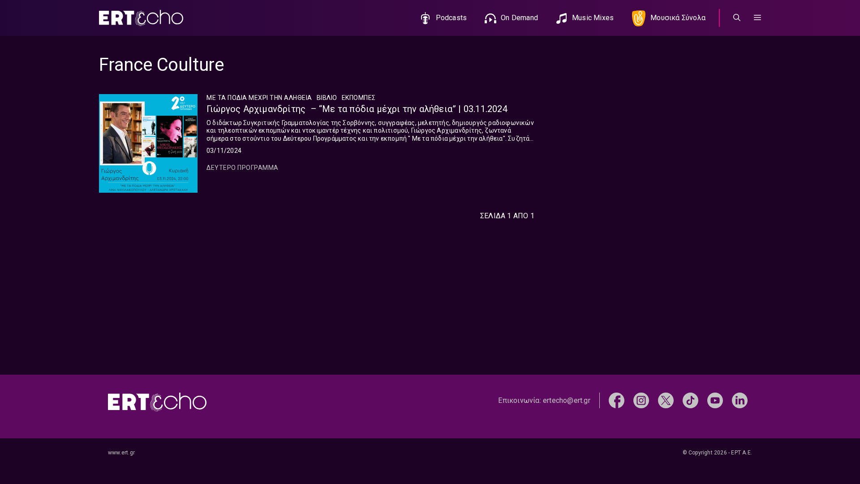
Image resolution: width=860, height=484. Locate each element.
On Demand (519, 17)
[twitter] (666, 400)
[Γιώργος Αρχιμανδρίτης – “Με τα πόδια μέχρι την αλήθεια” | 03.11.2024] (148, 143)
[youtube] (715, 400)
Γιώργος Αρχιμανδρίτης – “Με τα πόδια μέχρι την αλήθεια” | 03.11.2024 (356, 109)
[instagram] (641, 400)
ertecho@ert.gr (566, 400)
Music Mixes (593, 17)
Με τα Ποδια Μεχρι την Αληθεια (259, 97)
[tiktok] (690, 400)
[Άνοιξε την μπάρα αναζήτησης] (737, 18)
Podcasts (451, 17)
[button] (757, 17)
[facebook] (616, 400)
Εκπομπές (359, 97)
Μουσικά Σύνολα (677, 17)
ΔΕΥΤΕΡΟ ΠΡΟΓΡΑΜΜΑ (242, 167)
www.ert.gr (121, 452)
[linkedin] (740, 400)
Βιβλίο (327, 97)
